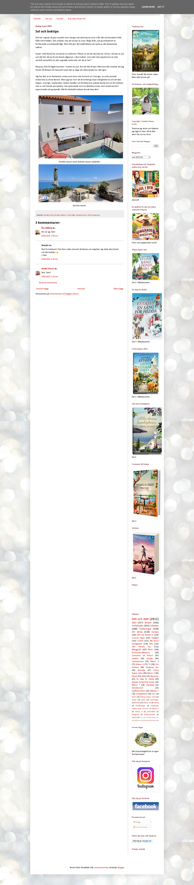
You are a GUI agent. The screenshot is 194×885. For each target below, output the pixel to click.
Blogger (121, 868)
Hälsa (143, 700)
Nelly (144, 676)
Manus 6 (155, 709)
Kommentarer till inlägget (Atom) (64, 294)
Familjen (155, 632)
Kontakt (60, 18)
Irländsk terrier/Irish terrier (143, 682)
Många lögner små (147, 697)
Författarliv (137, 626)
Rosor (139, 720)
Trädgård (155, 638)
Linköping (150, 685)
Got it (160, 7)
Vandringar (154, 700)
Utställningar (140, 706)
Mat (153, 694)
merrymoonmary (101, 868)
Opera (134, 717)
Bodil (137, 703)
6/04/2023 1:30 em (49, 259)
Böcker (46, 215)
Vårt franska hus (93, 215)
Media (156, 703)
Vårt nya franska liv (145, 635)
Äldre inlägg (118, 289)
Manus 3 (154, 661)
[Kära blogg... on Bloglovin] (142, 842)
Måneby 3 (154, 691)
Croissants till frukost (142, 656)
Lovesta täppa (138, 638)
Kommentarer (141, 827)
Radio (134, 697)
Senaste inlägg (42, 289)
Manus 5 (151, 673)
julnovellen (151, 712)
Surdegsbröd (141, 694)
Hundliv (150, 659)
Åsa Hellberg (46, 228)
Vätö (134, 623)
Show (146, 720)
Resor (150, 650)
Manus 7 (64, 215)
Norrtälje (71, 215)
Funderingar (145, 629)
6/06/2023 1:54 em (49, 277)
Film (151, 644)
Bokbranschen (149, 715)
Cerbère (135, 659)
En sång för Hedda (145, 679)
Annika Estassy (47, 269)
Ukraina (153, 720)
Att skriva (137, 632)
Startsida (37, 18)
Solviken (154, 626)
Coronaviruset (138, 661)
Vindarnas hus (81, 215)
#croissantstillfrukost (141, 653)
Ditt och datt (55, 215)
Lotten (140, 641)
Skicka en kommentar (48, 283)
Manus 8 (139, 712)
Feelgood (135, 715)
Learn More (148, 7)
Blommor (155, 676)
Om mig (48, 18)
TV (149, 664)
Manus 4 (140, 664)
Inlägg (138, 822)
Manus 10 (147, 703)
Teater (134, 700)
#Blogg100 (136, 650)
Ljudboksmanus (138, 691)
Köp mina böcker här (77, 18)
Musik (134, 676)
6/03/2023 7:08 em (49, 236)
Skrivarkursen (137, 688)
